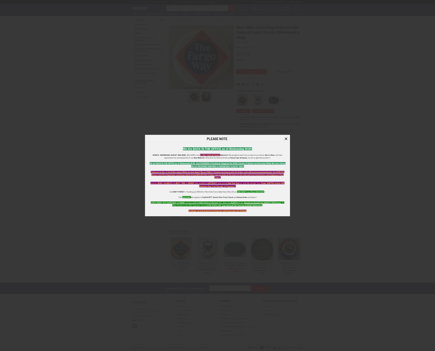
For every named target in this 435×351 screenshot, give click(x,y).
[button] (286, 138)
